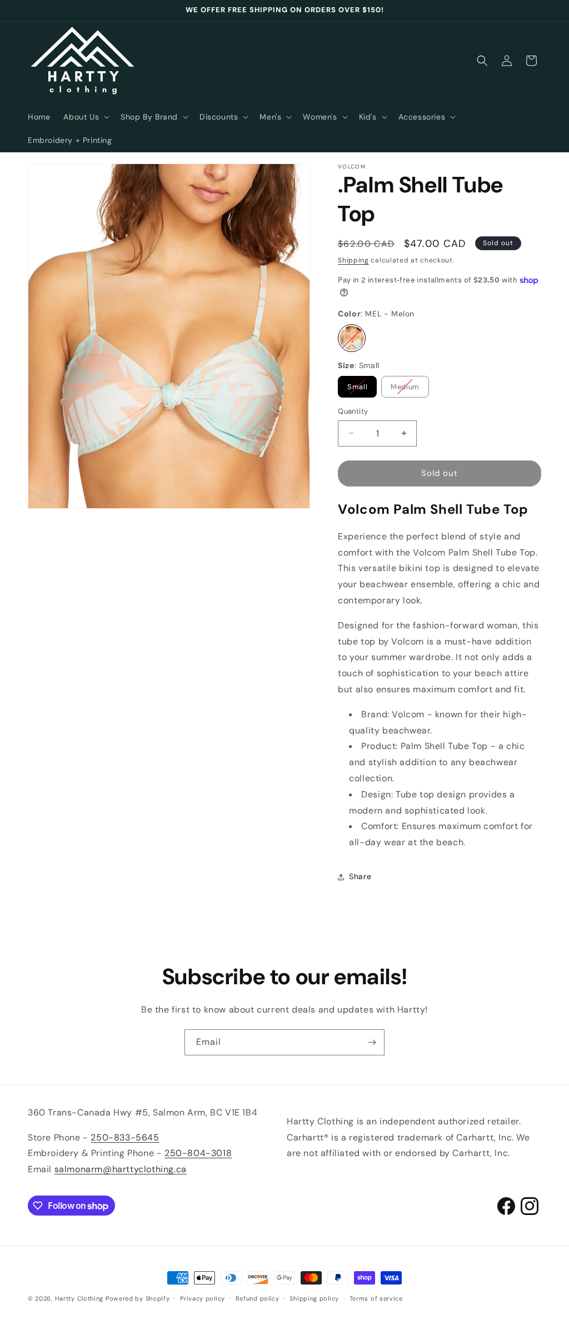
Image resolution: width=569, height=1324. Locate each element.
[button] (85, 116)
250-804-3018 (198, 1153)
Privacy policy (202, 1298)
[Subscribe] (372, 1042)
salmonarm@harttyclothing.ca (120, 1169)
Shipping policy (314, 1298)
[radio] (352, 338)
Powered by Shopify (138, 1298)
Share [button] (360, 876)
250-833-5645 (125, 1137)
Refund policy (257, 1298)
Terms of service (376, 1298)
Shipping (353, 260)
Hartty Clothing (79, 1298)
